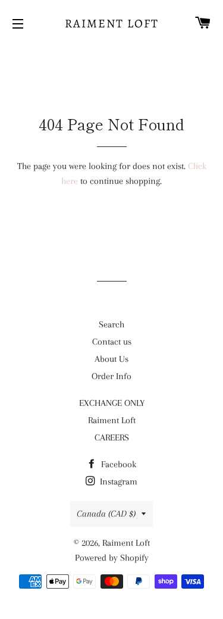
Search (111, 324)
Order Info (111, 376)
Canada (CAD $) (106, 513)
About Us (111, 359)
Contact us (111, 341)
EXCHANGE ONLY (112, 403)
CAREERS (112, 437)
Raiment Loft (112, 23)
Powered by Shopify (112, 557)
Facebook (117, 464)
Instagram (117, 481)
